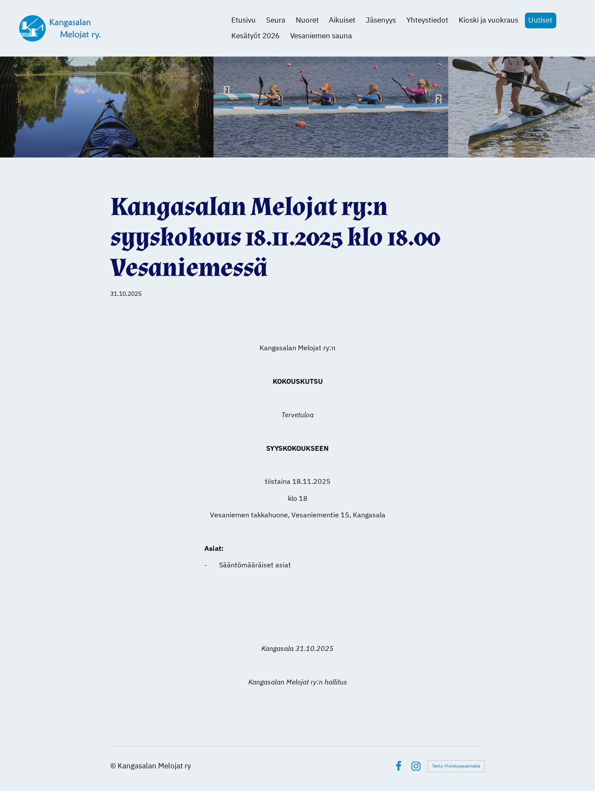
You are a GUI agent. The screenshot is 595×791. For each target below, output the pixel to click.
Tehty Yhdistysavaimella (456, 766)
